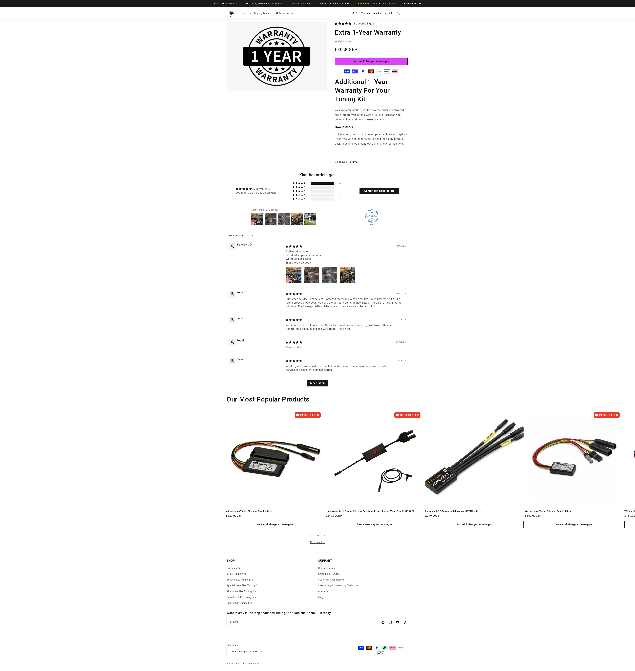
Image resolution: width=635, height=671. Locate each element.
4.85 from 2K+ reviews (376, 3)
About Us (323, 591)
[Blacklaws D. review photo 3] (330, 275)
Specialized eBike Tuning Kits (243, 585)
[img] (294, 246)
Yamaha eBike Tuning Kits (241, 597)
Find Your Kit (234, 568)
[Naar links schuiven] (310, 536)
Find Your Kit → (412, 3)
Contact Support (327, 568)
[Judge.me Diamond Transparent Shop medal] (372, 216)
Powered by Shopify (257, 663)
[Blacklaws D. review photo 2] (311, 275)
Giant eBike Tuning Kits (240, 603)
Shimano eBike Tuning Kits (242, 591)
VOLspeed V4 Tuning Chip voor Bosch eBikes (249, 511)
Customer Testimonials (331, 579)
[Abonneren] (282, 622)
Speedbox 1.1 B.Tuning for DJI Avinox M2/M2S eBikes (453, 511)
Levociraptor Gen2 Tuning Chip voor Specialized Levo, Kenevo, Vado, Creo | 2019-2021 (370, 511)
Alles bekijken (317, 542)
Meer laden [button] (317, 383)
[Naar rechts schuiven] (324, 536)
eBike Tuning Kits (236, 574)
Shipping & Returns (329, 574)
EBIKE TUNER (241, 663)
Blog (320, 597)
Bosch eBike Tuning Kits (240, 579)
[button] (246, 13)
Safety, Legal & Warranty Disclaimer (338, 585)
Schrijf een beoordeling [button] (379, 190)
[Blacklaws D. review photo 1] (294, 275)
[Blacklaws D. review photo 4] (348, 275)
